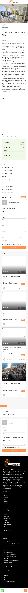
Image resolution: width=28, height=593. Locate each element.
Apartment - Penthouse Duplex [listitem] (10, 556)
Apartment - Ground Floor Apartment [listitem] (11, 546)
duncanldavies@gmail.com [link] (10, 288)
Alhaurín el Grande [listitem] (7, 518)
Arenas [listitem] (5, 533)
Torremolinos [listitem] (6, 516)
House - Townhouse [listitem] (8, 548)
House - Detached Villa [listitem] (8, 541)
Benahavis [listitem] (6, 501)
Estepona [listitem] (6, 497)
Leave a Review (4, 406)
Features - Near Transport (8, 186)
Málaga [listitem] (5, 507)
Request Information (14, 247)
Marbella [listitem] (5, 495)
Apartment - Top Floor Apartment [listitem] (11, 560)
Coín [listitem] (4, 526)
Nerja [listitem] (5, 535)
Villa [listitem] (4, 577)
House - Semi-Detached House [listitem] (10, 554)
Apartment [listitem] (6, 569)
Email (3, 223)
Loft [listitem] (4, 579)
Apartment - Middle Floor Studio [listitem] (10, 573)
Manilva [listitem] (5, 512)
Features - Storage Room (8, 192)
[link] (14, 265)
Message (4, 234)
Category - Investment (7, 170)
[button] (14, 13)
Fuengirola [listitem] (6, 503)
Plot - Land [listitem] (6, 558)
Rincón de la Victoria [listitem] (8, 524)
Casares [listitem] (5, 514)
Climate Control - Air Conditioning (9, 173)
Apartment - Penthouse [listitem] (9, 550)
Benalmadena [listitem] (6, 505)
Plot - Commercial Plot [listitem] (8, 566)
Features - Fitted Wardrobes (8, 180)
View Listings (23, 197)
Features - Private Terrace (8, 189)
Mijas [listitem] (5, 499)
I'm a (3, 229)
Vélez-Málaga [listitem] (6, 510)
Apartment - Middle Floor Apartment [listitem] (11, 543)
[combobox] (14, 231)
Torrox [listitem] (5, 528)
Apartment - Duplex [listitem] (8, 562)
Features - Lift (6, 183)
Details (22, 284)
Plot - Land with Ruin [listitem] (8, 564)
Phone (3, 217)
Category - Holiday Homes (8, 167)
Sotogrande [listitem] (6, 522)
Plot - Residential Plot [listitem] (8, 552)
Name (3, 211)
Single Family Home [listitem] (8, 571)
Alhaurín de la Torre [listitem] (8, 530)
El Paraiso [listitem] (6, 520)
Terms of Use (18, 244)
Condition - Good (6, 176)
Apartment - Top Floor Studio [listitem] (10, 581)
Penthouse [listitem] (6, 575)
